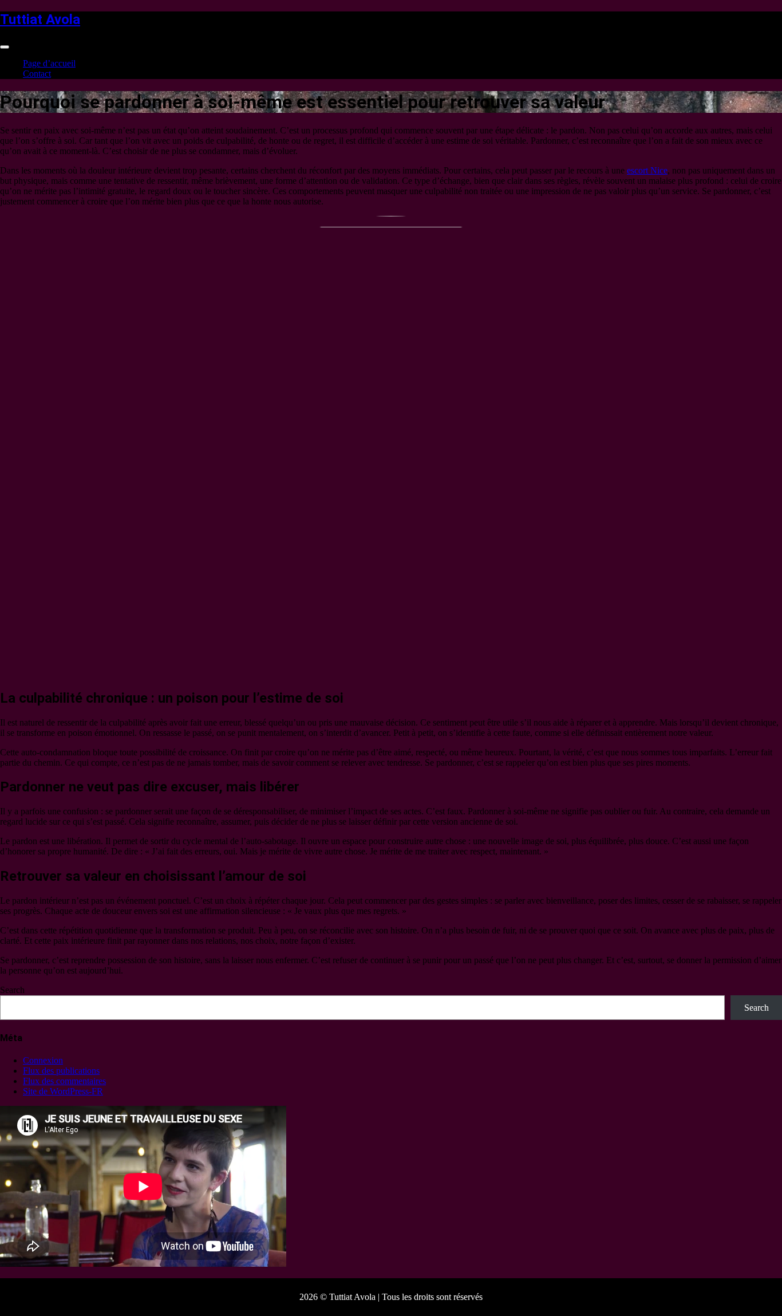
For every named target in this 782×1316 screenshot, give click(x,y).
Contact (37, 73)
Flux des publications (61, 1070)
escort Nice (647, 170)
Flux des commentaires (64, 1081)
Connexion (43, 1060)
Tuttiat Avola (40, 19)
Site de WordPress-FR (63, 1091)
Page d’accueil (49, 63)
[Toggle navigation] (4, 47)
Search (12, 990)
